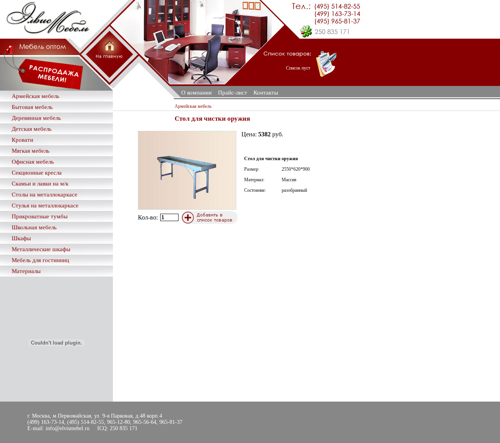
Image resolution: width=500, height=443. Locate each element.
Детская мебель (32, 129)
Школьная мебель (34, 227)
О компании (196, 92)
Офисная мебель (33, 162)
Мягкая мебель (31, 151)
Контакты (266, 92)
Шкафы (21, 238)
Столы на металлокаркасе (44, 194)
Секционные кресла (37, 173)
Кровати (22, 140)
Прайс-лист (232, 92)
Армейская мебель (35, 96)
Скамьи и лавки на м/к (40, 183)
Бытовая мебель (32, 107)
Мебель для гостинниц (40, 260)
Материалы (26, 271)
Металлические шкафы (41, 249)
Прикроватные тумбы (40, 216)
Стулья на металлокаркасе (45, 205)
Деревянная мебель (36, 118)
